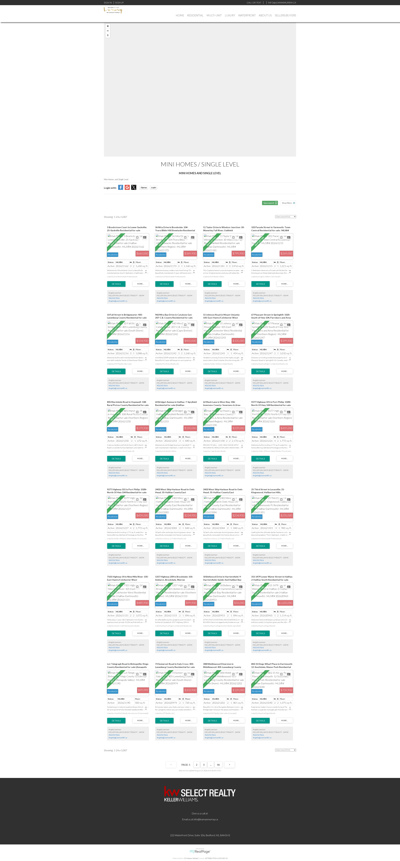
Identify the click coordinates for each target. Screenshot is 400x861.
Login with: (110, 187)
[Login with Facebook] (120, 188)
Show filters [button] (287, 203)
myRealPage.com (200, 852)
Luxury (230, 15)
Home (180, 15)
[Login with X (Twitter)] (133, 188)
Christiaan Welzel (191, 858)
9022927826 (114, 298)
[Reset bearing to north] (107, 35)
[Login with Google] (127, 188)
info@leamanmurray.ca (206, 819)
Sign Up (119, 2)
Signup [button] (144, 187)
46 (218, 764)
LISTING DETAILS (116, 284)
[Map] (200, 89)
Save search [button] (269, 203)
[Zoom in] (107, 26)
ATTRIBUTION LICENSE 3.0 (216, 858)
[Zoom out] (107, 30)
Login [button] (153, 187)
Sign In (108, 2)
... (210, 764)
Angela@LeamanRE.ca (118, 301)
